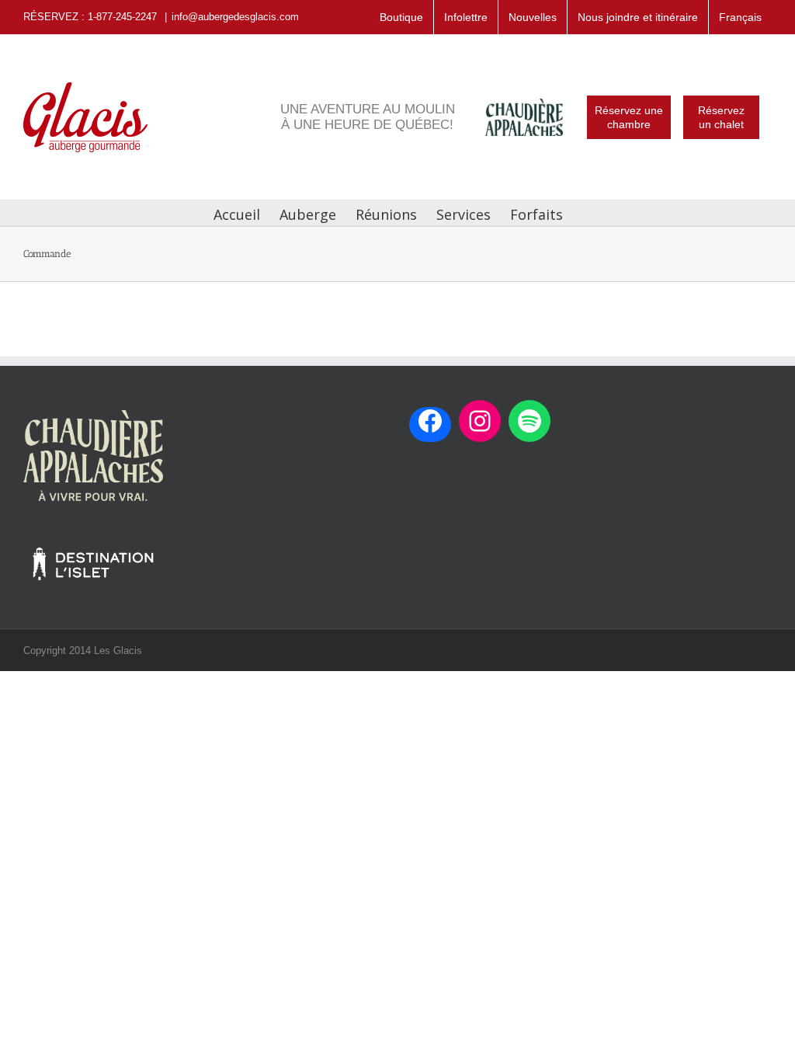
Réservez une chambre (629, 117)
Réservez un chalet (721, 117)
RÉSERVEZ (50, 17)
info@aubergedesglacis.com (235, 17)
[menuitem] (740, 17)
